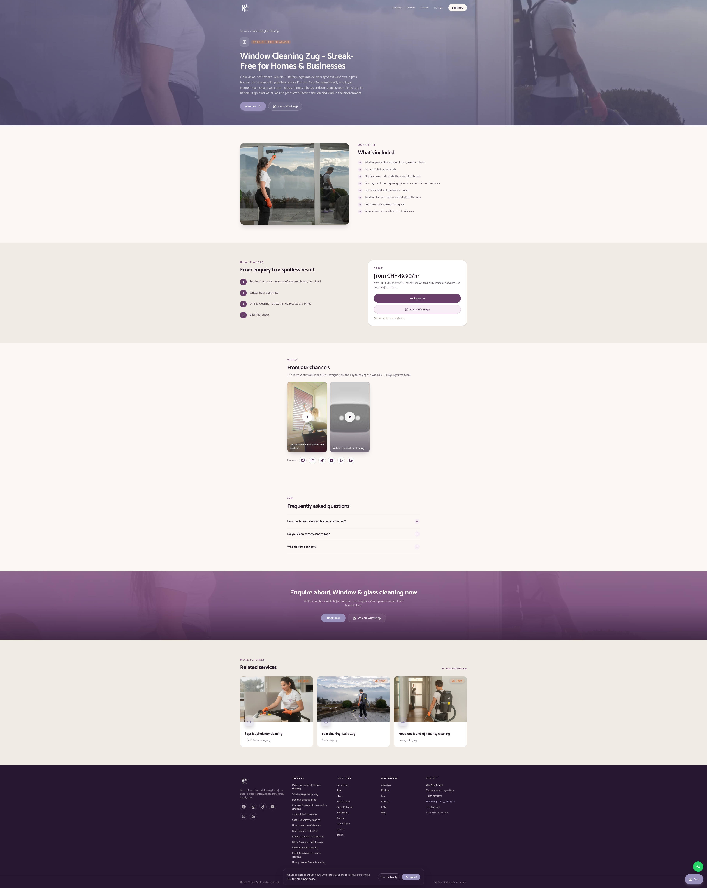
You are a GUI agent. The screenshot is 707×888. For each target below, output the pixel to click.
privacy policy (308, 878)
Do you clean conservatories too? (308, 534)
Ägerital (341, 818)
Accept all (411, 877)
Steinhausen (343, 801)
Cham (340, 796)
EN (441, 7)
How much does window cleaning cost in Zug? (316, 521)
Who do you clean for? (301, 546)
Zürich (340, 834)
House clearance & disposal (306, 825)
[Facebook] (303, 460)
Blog (383, 812)
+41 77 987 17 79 (434, 796)
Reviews (411, 7)
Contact (385, 801)
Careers (425, 7)
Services (397, 7)
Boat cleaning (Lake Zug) (305, 831)
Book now (457, 7)
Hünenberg (342, 812)
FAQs (384, 807)
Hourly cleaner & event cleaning (308, 862)
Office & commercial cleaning (307, 842)
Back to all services (456, 668)
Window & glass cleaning (305, 794)
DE (435, 7)
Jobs (383, 796)
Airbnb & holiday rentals (304, 814)
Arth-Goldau (343, 823)
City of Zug (342, 785)
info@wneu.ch (433, 807)
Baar (339, 790)
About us (386, 785)
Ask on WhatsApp (288, 106)
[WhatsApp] (341, 460)
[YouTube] (331, 460)
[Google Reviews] (350, 460)
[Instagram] (312, 460)
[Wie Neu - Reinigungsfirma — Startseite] (245, 8)
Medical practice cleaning (305, 847)
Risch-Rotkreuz (345, 807)
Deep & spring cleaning (304, 799)
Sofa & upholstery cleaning (306, 820)
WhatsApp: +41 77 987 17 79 (440, 801)
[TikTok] (322, 460)
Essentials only (389, 877)
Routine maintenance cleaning (307, 836)
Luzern (340, 829)
